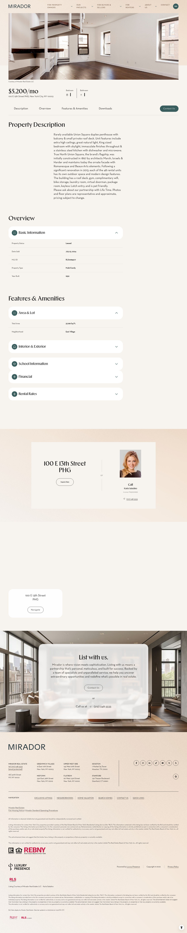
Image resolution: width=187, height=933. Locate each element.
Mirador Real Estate (16, 808)
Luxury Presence (133, 867)
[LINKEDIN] (149, 763)
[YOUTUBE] (162, 763)
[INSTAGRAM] (143, 763)
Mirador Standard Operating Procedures (41, 810)
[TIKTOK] (156, 763)
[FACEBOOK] (136, 763)
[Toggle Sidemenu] (176, 6)
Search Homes (105, 798)
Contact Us (122, 798)
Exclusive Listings (43, 798)
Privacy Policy (173, 867)
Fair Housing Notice (16, 810)
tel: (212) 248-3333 (15, 767)
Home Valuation (86, 798)
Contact (165, 5)
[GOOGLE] (176, 776)
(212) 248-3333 (132, 499)
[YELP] (176, 763)
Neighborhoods (65, 798)
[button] (169, 109)
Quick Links (138, 798)
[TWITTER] (169, 763)
